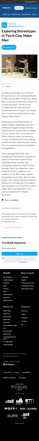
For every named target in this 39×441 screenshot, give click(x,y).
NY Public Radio (8, 342)
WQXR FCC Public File (9, 378)
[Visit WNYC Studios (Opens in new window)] (29, 401)
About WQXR (7, 317)
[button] (34, 75)
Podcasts (6, 289)
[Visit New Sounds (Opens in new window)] (28, 409)
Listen (10, 47)
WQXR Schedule (8, 280)
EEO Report (22, 378)
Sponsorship (7, 334)
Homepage (24, 277)
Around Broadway (16, 26)
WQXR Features (8, 294)
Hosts (5, 286)
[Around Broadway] (5, 25)
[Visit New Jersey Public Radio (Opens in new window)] (11, 416)
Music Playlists (7, 277)
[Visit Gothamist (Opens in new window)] (19, 401)
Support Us (6, 314)
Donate (19, 8)
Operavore (6, 297)
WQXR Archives (8, 300)
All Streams (16, 14)
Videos (5, 292)
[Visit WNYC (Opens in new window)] (9, 401)
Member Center (31, 8)
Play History (26, 14)
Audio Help (6, 319)
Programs (6, 283)
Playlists (23, 280)
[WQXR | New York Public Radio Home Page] (7, 8)
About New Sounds (27, 289)
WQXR (13, 222)
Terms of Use (7, 372)
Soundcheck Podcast (27, 286)
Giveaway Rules (8, 344)
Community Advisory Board (9, 338)
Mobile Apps (7, 311)
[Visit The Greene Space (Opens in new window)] (28, 416)
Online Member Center (10, 325)
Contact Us (6, 322)
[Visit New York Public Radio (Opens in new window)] (19, 387)
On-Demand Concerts (28, 283)
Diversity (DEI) (7, 331)
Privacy (17, 372)
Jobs (4, 328)
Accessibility (26, 372)
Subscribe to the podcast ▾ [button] (12, 228)
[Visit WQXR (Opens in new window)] (11, 408)
